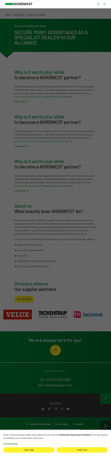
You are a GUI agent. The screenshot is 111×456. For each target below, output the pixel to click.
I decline (29, 450)
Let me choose (10, 443)
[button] (98, 4)
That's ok (82, 450)
